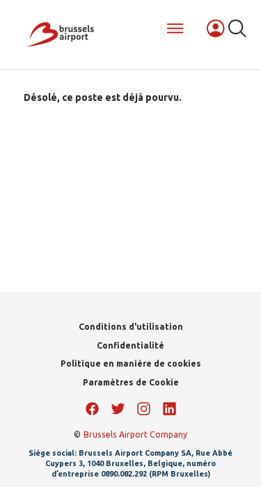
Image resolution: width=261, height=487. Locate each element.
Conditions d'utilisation (131, 326)
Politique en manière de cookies (131, 363)
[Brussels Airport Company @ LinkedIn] (169, 409)
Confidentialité (130, 345)
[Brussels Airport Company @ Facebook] (92, 409)
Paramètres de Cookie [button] (131, 382)
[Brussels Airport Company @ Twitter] (118, 409)
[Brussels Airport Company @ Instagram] (144, 409)
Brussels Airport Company (135, 434)
